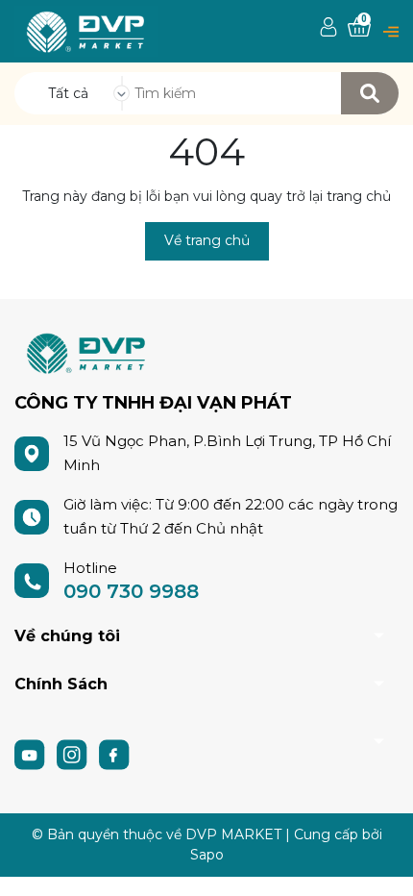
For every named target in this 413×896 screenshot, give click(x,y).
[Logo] (86, 30)
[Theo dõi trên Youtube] (31, 753)
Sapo (207, 854)
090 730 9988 (131, 591)
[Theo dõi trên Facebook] (114, 753)
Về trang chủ (207, 240)
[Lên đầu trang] (379, 862)
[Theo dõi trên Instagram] (74, 753)
